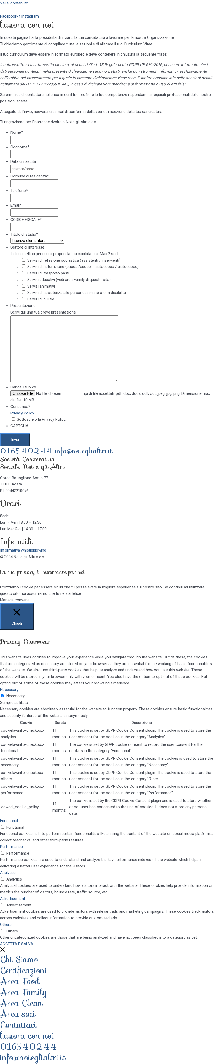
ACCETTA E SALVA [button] (16, 944)
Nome (16, 132)
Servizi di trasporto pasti (48, 273)
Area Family (23, 992)
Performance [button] (11, 846)
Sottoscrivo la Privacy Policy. (41, 419)
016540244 (28, 1046)
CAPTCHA (19, 426)
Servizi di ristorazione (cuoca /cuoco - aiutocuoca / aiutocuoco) (83, 266)
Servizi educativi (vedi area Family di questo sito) (69, 279)
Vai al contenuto (14, 3)
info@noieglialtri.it (83, 451)
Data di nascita (23, 161)
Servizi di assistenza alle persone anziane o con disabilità (76, 292)
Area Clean (21, 1003)
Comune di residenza (29, 176)
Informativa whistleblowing (23, 550)
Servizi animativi (41, 286)
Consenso (20, 406)
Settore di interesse (27, 247)
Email (16, 205)
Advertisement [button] (12, 898)
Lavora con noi (27, 1035)
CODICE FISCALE (26, 219)
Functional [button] (9, 820)
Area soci (17, 1013)
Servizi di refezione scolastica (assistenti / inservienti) (73, 260)
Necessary (15, 696)
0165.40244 (27, 451)
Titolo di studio (24, 234)
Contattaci (18, 1024)
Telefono (19, 190)
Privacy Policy (22, 413)
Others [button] (6, 924)
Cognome (19, 147)
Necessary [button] (9, 689)
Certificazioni (23, 970)
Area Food (20, 981)
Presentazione (22, 305)
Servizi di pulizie (40, 299)
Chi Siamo (19, 959)
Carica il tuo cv (23, 387)
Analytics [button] (8, 872)
